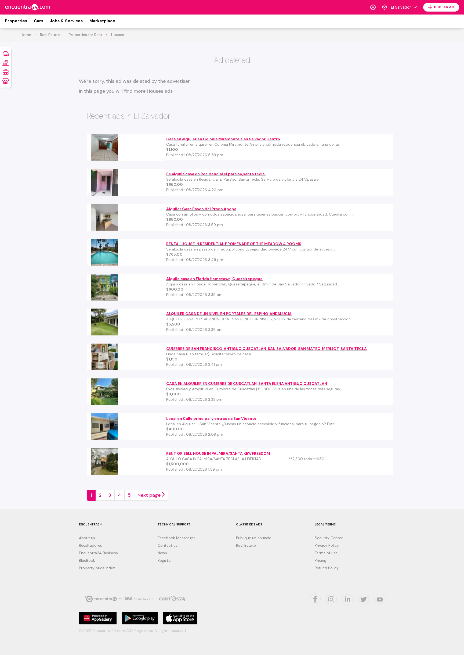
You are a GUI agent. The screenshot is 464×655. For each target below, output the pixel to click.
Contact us (167, 545)
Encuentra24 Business (98, 552)
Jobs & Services (66, 21)
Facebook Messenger (176, 537)
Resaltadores (90, 545)
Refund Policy (327, 567)
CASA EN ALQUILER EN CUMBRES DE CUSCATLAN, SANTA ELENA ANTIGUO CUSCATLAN (246, 383)
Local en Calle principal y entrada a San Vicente (211, 418)
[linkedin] (347, 599)
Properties (16, 21)
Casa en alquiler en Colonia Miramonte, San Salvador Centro (223, 139)
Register (165, 560)
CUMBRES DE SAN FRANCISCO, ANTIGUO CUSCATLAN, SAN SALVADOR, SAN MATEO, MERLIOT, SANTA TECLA (266, 348)
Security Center (329, 537)
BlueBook (87, 560)
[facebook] (315, 598)
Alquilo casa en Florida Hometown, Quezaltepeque (214, 278)
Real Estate (246, 545)
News (162, 552)
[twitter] (363, 599)
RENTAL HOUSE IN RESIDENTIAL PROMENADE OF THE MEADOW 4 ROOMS (233, 243)
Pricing (320, 560)
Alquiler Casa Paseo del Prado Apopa (201, 208)
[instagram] (331, 599)
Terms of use (326, 552)
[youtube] (379, 599)
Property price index (97, 567)
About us (87, 537)
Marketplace (102, 21)
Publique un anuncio (253, 537)
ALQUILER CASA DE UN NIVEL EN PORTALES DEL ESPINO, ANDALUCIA (229, 313)
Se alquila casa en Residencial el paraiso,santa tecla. (216, 173)
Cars (38, 21)
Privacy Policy (327, 545)
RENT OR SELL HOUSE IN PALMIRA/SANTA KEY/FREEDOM (218, 453)
